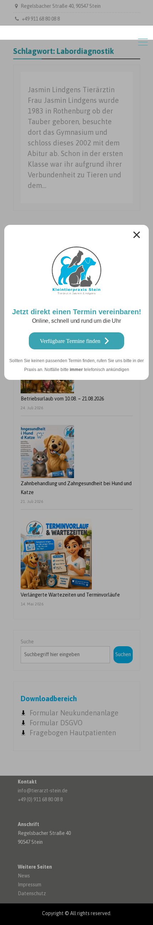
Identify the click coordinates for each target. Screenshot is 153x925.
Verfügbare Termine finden (70, 341)
